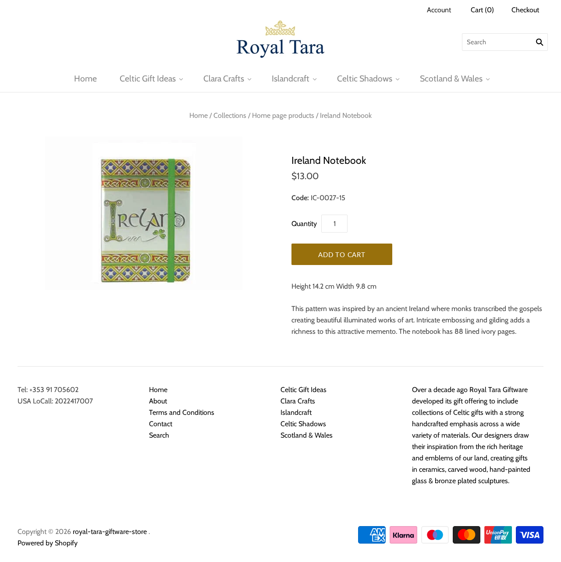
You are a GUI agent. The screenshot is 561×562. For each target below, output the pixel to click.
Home (85, 78)
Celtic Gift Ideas (148, 78)
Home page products (283, 115)
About (158, 401)
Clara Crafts (223, 78)
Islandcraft (290, 78)
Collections (229, 115)
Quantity (304, 223)
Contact (160, 424)
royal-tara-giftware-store (110, 531)
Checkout (525, 10)
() (482, 10)
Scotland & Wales (451, 78)
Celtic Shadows (364, 78)
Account (439, 10)
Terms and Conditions (181, 412)
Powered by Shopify (48, 543)
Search (159, 435)
